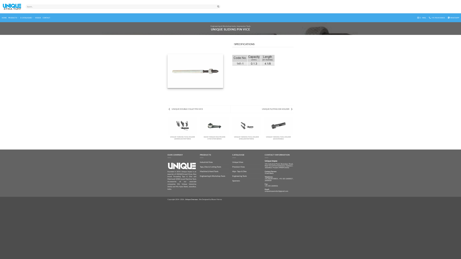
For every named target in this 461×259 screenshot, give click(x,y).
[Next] (293, 133)
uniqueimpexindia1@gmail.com (276, 191)
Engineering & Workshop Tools (212, 176)
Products (12, 18)
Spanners (236, 181)
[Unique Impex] (12, 6)
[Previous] (168, 133)
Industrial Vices (206, 162)
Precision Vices (238, 167)
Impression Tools (244, 26)
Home (4, 18)
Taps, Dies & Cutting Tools (210, 167)
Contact (46, 18)
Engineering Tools (239, 176)
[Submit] (218, 7)
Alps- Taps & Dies (239, 171)
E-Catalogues (26, 18)
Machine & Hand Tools (209, 171)
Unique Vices (237, 162)
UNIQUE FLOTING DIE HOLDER (276, 109)
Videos (38, 18)
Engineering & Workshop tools (223, 26)
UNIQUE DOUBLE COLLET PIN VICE (187, 109)
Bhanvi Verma (216, 199)
